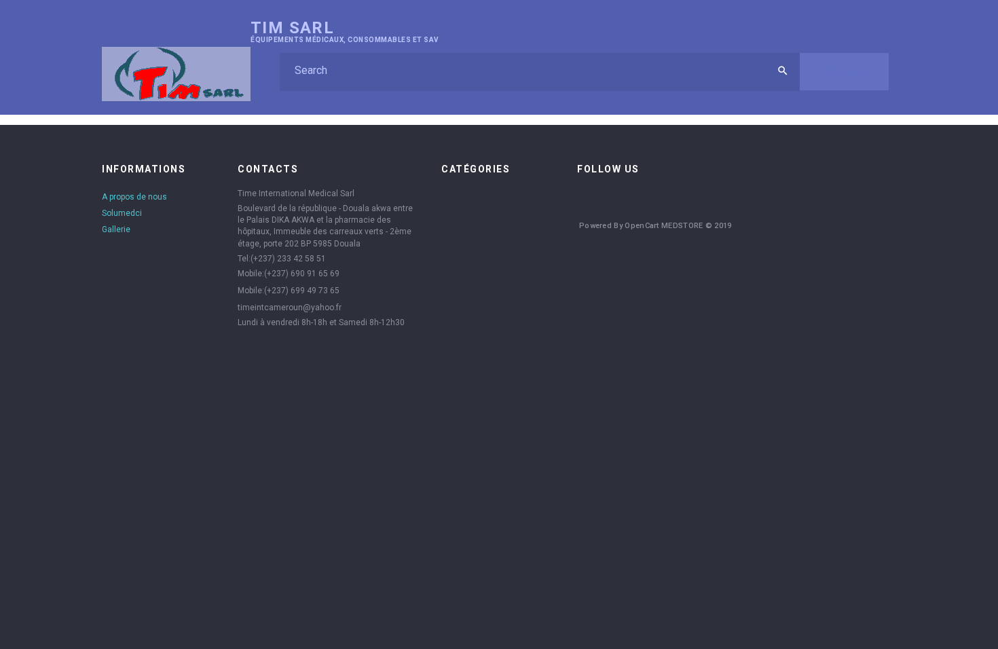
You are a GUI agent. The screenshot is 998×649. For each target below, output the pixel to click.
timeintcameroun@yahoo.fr (289, 307)
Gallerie (116, 229)
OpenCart (642, 225)
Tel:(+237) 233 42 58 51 (282, 258)
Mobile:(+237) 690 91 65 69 (288, 273)
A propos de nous (134, 197)
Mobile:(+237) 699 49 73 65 (288, 290)
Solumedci (122, 213)
